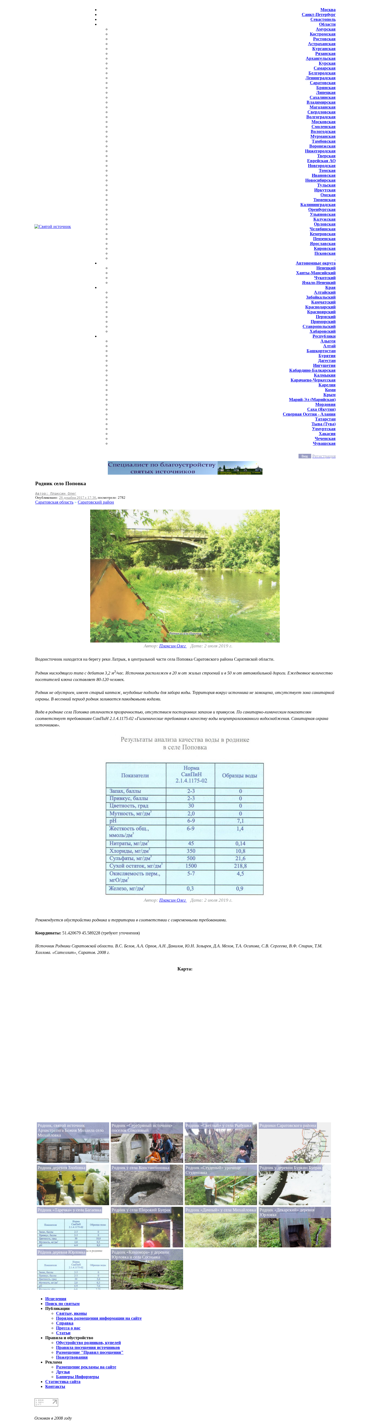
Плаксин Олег (173, 645)
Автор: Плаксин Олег (55, 493)
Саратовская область (54, 502)
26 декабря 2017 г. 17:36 (77, 497)
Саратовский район (96, 502)
